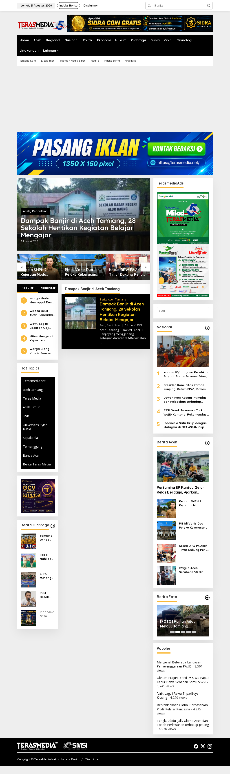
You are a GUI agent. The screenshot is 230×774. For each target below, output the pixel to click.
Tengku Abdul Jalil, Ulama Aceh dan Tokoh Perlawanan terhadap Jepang (183, 722)
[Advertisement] (115, 100)
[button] (209, 5)
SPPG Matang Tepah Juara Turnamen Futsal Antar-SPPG (47, 576)
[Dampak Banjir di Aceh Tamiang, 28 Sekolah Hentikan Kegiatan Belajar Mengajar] (101, 342)
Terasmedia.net (34, 381)
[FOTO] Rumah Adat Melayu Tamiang (177, 623)
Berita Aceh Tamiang (113, 299)
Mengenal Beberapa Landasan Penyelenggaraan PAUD (179, 664)
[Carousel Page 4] (188, 632)
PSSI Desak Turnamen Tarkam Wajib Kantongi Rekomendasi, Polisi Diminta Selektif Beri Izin (47, 595)
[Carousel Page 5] (194, 632)
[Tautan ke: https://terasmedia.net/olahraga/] (52, 526)
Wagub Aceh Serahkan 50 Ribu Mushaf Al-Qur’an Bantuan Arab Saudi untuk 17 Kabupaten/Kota (194, 570)
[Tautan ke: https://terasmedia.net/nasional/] (207, 328)
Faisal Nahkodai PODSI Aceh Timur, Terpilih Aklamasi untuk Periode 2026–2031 (47, 557)
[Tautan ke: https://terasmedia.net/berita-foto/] (207, 597)
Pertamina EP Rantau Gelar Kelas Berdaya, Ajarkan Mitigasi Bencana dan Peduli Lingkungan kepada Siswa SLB (181, 490)
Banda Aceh (31, 455)
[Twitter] (203, 746)
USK (26, 416)
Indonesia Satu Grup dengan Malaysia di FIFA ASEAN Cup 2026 (47, 614)
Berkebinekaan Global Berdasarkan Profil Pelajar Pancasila (182, 707)
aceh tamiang (33, 389)
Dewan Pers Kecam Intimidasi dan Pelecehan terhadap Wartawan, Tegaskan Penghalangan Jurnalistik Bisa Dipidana (186, 400)
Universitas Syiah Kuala (35, 427)
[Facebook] (196, 746)
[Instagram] (210, 746)
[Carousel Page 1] (172, 632)
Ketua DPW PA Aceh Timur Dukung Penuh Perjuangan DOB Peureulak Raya (127, 272)
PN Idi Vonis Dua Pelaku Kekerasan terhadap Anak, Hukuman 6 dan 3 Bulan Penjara (80, 272)
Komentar (47, 288)
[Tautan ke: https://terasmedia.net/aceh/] (207, 443)
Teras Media (32, 398)
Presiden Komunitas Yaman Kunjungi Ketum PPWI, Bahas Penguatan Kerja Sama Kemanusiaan (185, 387)
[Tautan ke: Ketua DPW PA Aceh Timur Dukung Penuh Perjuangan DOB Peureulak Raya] (166, 553)
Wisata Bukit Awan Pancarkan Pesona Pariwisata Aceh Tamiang (42, 313)
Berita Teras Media (37, 464)
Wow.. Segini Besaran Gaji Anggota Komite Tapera (42, 326)
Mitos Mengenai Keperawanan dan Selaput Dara (41, 338)
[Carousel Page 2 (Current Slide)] (177, 632)
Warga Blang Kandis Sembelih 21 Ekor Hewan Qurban (42, 351)
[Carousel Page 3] (183, 632)
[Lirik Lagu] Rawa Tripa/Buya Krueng (178, 695)
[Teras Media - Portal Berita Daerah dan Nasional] (42, 24)
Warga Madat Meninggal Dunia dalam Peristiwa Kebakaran (42, 300)
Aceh (26, 211)
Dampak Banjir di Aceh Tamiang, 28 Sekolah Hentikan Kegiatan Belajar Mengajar (78, 227)
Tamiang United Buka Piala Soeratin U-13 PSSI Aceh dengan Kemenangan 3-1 (46, 538)
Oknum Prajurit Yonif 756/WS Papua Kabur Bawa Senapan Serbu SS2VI (183, 680)
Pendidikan (40, 211)
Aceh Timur (31, 407)
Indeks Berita (70, 759)
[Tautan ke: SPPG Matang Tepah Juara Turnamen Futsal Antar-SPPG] (28, 579)
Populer (27, 288)
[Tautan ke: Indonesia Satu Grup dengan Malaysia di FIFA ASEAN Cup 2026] (28, 617)
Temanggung (32, 446)
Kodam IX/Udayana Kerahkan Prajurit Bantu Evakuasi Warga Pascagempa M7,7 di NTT (186, 374)
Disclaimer (92, 759)
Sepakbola (30, 438)
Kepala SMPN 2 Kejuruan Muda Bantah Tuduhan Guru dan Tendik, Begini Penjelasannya (39, 272)
